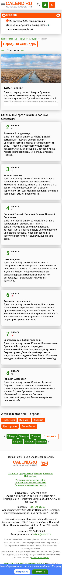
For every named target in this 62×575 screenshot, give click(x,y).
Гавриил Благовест (15, 378)
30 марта (24, 436)
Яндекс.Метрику (52, 566)
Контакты (48, 473)
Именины (24, 420)
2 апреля (17, 441)
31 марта (35, 436)
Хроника (38, 420)
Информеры (30, 476)
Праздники (9, 420)
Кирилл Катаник (13, 175)
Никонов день (12, 259)
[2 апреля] (22, 50)
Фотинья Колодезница (17, 133)
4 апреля (41, 441)
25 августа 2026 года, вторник (27, 21)
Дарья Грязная (13, 87)
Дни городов (10, 426)
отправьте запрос (40, 557)
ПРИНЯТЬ (40, 571)
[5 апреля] (48, 441)
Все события (28, 426)
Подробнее (22, 571)
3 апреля (29, 441)
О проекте (13, 473)
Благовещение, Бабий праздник (22, 340)
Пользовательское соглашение (30, 482)
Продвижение (26, 473)
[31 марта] (2, 50)
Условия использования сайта (30, 480)
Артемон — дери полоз (17, 301)
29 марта (12, 436)
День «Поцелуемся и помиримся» (26, 25)
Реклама (38, 473)
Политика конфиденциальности (30, 485)
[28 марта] (4, 436)
